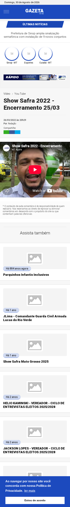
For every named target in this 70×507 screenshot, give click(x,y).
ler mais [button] (29, 490)
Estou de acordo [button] (35, 500)
